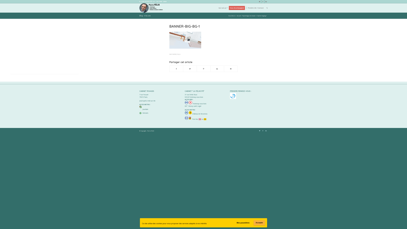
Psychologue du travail (248, 16)
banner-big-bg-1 (184, 26)
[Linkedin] (266, 1)
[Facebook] (262, 1)
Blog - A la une (145, 16)
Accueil (239, 16)
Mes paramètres (243, 223)
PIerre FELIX (176, 54)
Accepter (259, 223)
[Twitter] (259, 1)
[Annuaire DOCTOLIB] (233, 98)
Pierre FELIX (150, 131)
